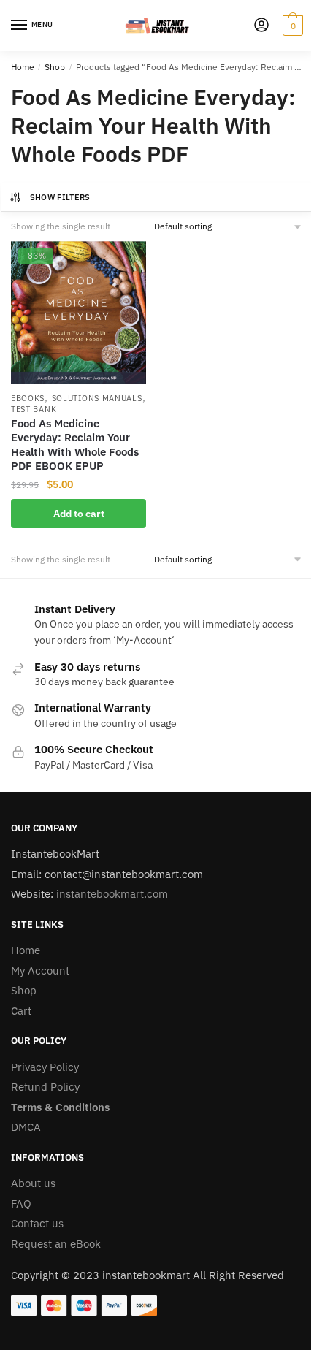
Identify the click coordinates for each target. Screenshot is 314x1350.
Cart (21, 1011)
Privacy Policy (45, 1067)
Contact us (37, 1223)
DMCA (26, 1127)
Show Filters (60, 197)
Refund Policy (45, 1087)
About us (33, 1183)
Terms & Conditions (60, 1107)
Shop (55, 66)
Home (22, 66)
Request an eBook (56, 1244)
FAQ (21, 1203)
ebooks (28, 398)
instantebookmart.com (112, 894)
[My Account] (261, 26)
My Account (40, 970)
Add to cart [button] (78, 513)
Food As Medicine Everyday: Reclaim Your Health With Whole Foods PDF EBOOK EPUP (75, 444)
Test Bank (33, 409)
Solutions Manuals (97, 398)
